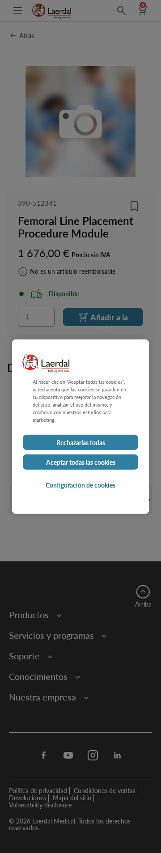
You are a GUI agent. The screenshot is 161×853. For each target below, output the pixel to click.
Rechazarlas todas (80, 442)
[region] (80, 426)
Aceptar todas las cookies (80, 462)
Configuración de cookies (80, 484)
